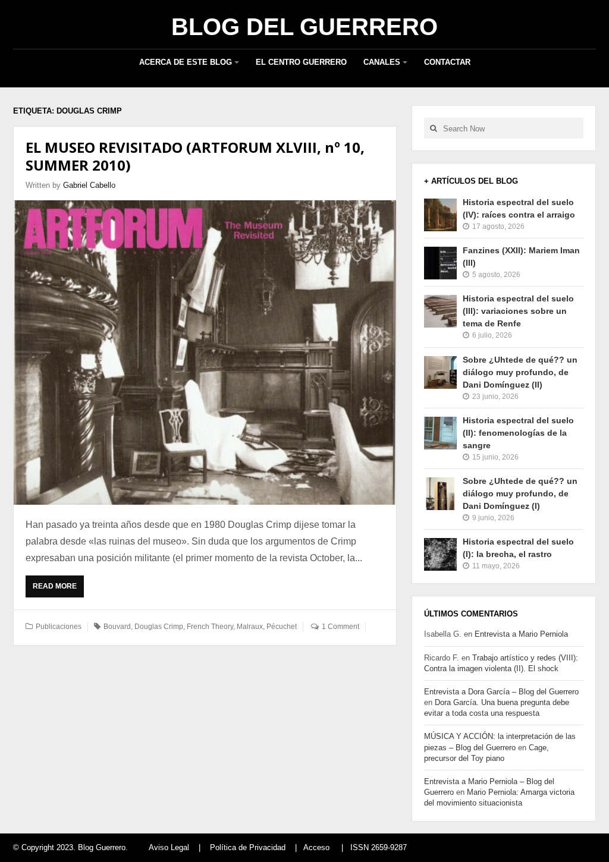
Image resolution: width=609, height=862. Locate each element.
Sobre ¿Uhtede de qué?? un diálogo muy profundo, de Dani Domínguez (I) (520, 493)
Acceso (316, 847)
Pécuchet (281, 626)
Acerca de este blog (185, 62)
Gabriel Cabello (89, 185)
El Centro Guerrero (301, 62)
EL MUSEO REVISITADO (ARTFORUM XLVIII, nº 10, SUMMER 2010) (195, 156)
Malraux (250, 626)
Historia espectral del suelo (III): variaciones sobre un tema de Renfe (518, 311)
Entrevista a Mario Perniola (521, 634)
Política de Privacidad (247, 847)
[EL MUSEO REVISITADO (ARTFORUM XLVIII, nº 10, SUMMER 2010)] (205, 352)
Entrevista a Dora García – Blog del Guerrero (501, 691)
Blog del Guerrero (304, 27)
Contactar (447, 62)
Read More (58, 589)
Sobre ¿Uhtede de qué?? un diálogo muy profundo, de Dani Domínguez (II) (520, 372)
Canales (381, 62)
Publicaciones (58, 626)
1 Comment (340, 626)
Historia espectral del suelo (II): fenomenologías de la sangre (518, 433)
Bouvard (117, 626)
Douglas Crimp (158, 626)
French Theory (210, 626)
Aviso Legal (169, 847)
